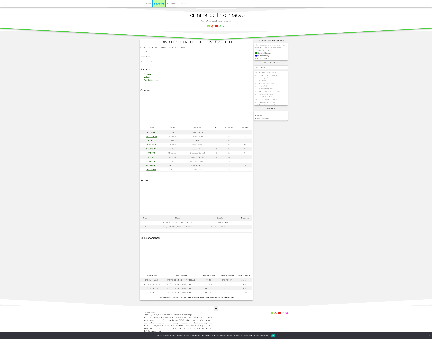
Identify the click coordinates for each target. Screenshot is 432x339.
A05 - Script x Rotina (261, 86)
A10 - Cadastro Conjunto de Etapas (267, 99)
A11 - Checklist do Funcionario (265, 102)
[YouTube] (216, 26)
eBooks (184, 3)
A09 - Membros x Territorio (264, 94)
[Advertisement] (196, 109)
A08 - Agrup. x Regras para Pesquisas (267, 91)
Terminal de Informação (216, 14)
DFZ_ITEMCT (151, 149)
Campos (147, 74)
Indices (147, 77)
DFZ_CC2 (151, 161)
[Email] (208, 26)
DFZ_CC (151, 157)
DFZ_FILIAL (151, 132)
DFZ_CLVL (151, 153)
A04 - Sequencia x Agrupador (264, 83)
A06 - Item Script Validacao (264, 89)
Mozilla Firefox (263, 58)
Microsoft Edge (263, 56)
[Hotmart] (212, 26)
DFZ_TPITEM (151, 169)
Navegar (171, 3)
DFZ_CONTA (151, 145)
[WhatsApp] (219, 26)
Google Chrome (264, 53)
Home (148, 3)
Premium (159, 4)
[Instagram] (223, 26)
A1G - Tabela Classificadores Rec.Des (267, 105)
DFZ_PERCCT (151, 165)
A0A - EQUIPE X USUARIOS (264, 97)
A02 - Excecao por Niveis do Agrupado (267, 78)
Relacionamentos (151, 80)
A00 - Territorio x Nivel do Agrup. (266, 72)
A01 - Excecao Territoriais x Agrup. (266, 75)
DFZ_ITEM (151, 141)
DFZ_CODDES (151, 136)
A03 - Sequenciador (261, 80)
